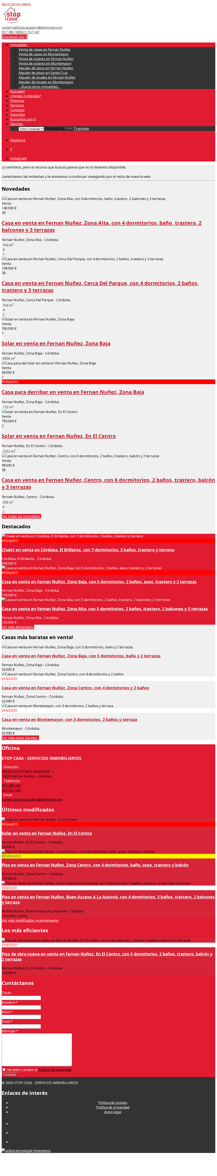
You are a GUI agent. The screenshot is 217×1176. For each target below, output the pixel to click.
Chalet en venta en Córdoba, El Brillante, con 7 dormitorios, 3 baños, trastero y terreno (88, 549)
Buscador (17, 91)
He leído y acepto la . (39, 1069)
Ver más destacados (18, 627)
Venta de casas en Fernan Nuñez (45, 49)
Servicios (17, 105)
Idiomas (17, 124)
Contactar (9, 1074)
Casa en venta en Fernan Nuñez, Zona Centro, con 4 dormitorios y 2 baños (75, 687)
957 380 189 (11, 32)
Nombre (10, 1002)
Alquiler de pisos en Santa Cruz (43, 72)
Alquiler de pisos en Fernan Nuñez (46, 68)
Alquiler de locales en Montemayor (46, 82)
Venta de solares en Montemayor (45, 63)
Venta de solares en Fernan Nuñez (46, 58)
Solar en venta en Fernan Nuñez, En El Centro (59, 435)
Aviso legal (112, 1112)
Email (7, 1021)
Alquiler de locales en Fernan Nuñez (47, 77)
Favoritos (17, 114)
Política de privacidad (54, 1069)
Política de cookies (112, 1102)
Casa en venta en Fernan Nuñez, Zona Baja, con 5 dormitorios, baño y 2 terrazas (81, 656)
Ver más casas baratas (20, 737)
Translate (81, 128)
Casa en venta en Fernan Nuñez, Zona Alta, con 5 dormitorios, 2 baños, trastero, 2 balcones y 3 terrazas (105, 608)
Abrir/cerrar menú (16, 4)
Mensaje (10, 1031)
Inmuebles (19, 44)
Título (6, 993)
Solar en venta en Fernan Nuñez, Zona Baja (56, 343)
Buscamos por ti (15, 36)
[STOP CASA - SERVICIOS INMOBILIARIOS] (12, 23)
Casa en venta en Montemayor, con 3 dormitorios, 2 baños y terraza (69, 719)
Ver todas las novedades (21, 516)
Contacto (17, 110)
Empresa (17, 100)
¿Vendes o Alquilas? (25, 96)
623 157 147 (30, 32)
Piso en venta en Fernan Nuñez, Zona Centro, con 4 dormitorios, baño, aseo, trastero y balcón (95, 865)
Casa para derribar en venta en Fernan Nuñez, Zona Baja (73, 391)
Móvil (7, 1012)
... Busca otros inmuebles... (39, 86)
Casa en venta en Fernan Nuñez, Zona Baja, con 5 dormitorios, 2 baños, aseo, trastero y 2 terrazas (99, 581)
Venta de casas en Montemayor (44, 54)
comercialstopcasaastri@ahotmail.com (32, 27)
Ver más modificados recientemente (30, 920)
